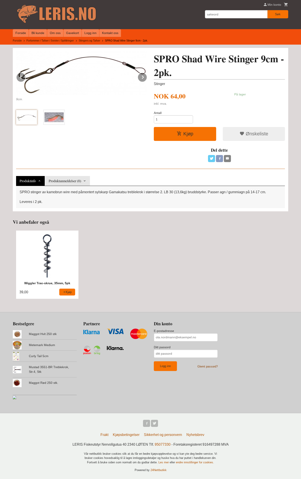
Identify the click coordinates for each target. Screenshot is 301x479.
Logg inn (90, 33)
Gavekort (72, 33)
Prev (25, 76)
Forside (20, 33)
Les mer (164, 462)
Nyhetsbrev (195, 435)
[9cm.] (81, 73)
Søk (278, 14)
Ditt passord (162, 347)
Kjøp (188, 133)
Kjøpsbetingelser (126, 435)
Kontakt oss (110, 33)
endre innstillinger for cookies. (195, 462)
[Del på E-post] (227, 158)
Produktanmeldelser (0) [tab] (65, 180)
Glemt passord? (207, 366)
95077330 (163, 444)
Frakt (104, 435)
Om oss (55, 33)
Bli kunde (38, 33)
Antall (158, 113)
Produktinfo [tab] (28, 180)
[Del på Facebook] (219, 158)
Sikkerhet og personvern (163, 435)
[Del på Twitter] (211, 158)
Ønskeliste (256, 133)
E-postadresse (164, 331)
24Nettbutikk (158, 470)
